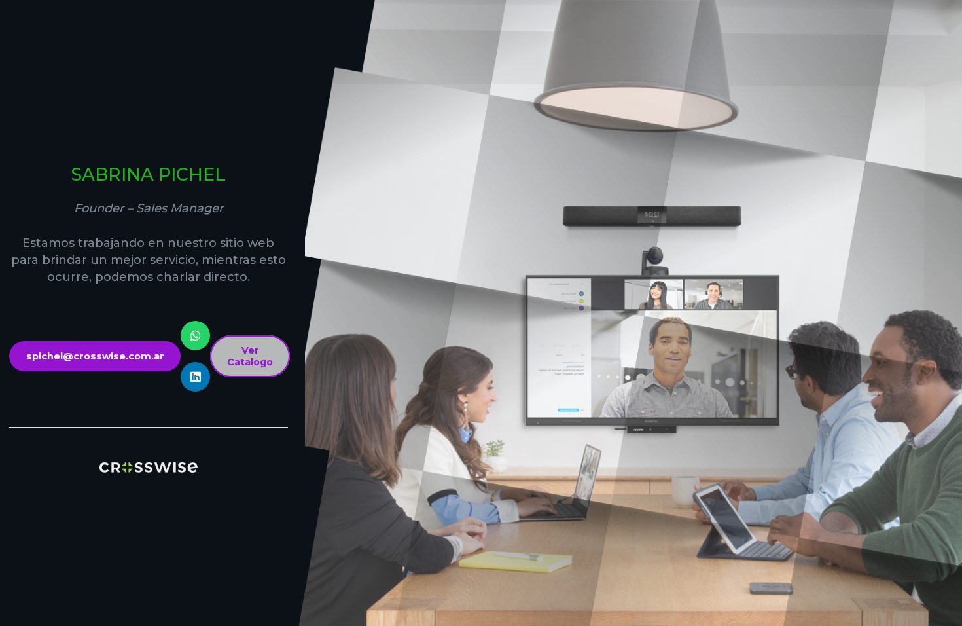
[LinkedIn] (195, 377)
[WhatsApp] (195, 335)
